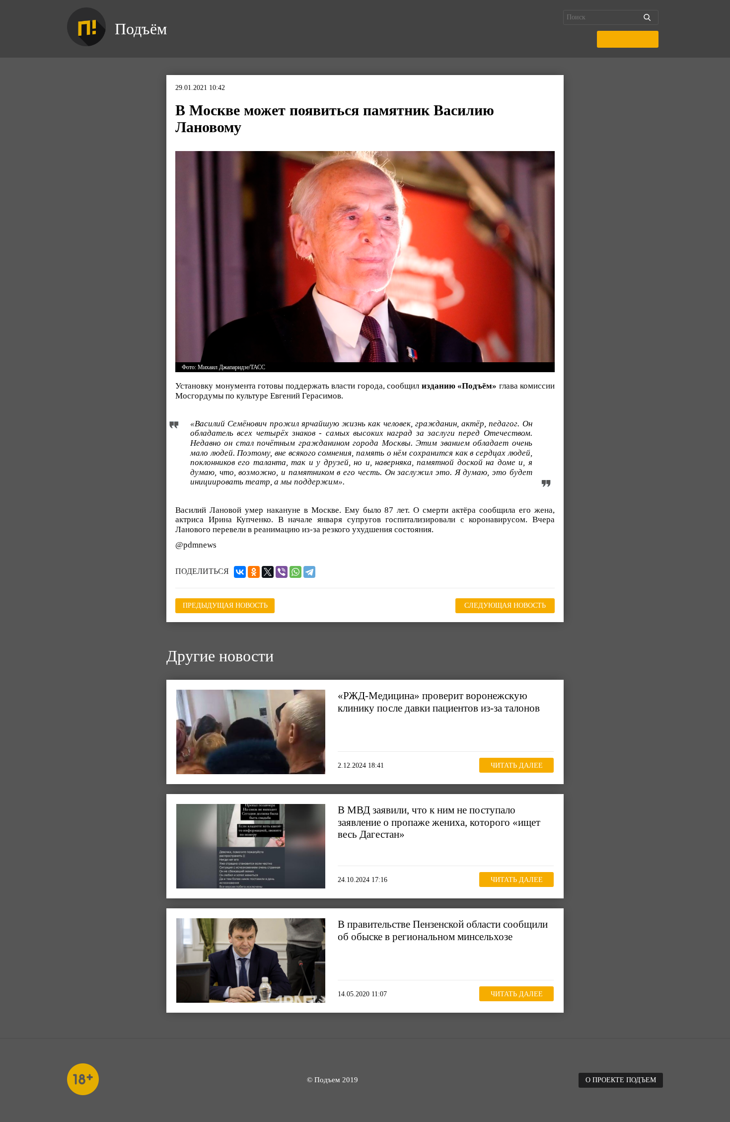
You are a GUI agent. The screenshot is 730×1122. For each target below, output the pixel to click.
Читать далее (517, 765)
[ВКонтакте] (240, 572)
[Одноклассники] (254, 572)
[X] (268, 572)
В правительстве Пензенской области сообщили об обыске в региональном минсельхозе (443, 930)
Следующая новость (505, 605)
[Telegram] (309, 572)
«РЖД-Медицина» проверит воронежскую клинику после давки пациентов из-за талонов (439, 702)
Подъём (141, 29)
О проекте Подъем (620, 1080)
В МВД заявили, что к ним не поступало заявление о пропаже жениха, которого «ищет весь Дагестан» (439, 822)
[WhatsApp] (295, 572)
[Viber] (282, 572)
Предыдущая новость (225, 605)
